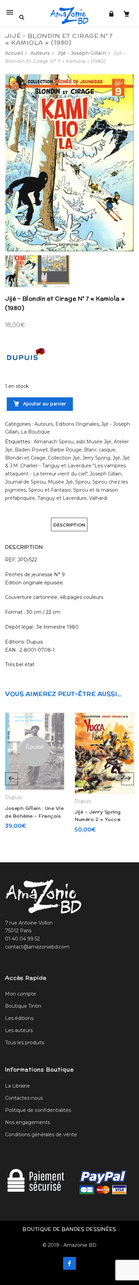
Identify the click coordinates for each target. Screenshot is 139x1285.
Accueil (14, 53)
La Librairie (17, 1086)
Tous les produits (24, 1042)
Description (69, 525)
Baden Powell (31, 450)
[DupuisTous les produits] (25, 357)
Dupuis (13, 797)
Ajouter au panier (44, 404)
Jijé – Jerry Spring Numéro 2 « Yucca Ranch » (98, 820)
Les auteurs (19, 1030)
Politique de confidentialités (38, 1110)
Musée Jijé (60, 482)
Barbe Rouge (66, 450)
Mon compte (20, 994)
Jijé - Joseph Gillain (82, 53)
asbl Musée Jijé (93, 442)
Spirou (82, 482)
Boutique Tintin (23, 1006)
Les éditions (19, 1018)
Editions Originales (77, 424)
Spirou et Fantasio (49, 490)
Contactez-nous (24, 1098)
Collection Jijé (64, 458)
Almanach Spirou (54, 442)
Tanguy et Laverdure (62, 498)
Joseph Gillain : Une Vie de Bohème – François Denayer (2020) (34, 816)
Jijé (116, 458)
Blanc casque (99, 450)
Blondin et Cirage (25, 458)
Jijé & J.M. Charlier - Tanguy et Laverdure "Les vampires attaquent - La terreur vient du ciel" (67, 466)
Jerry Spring (96, 458)
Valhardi (98, 498)
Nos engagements (27, 1122)
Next (127, 778)
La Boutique (35, 432)
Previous (11, 778)
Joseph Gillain (105, 474)
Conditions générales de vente (41, 1134)
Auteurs (40, 53)
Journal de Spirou (25, 482)
